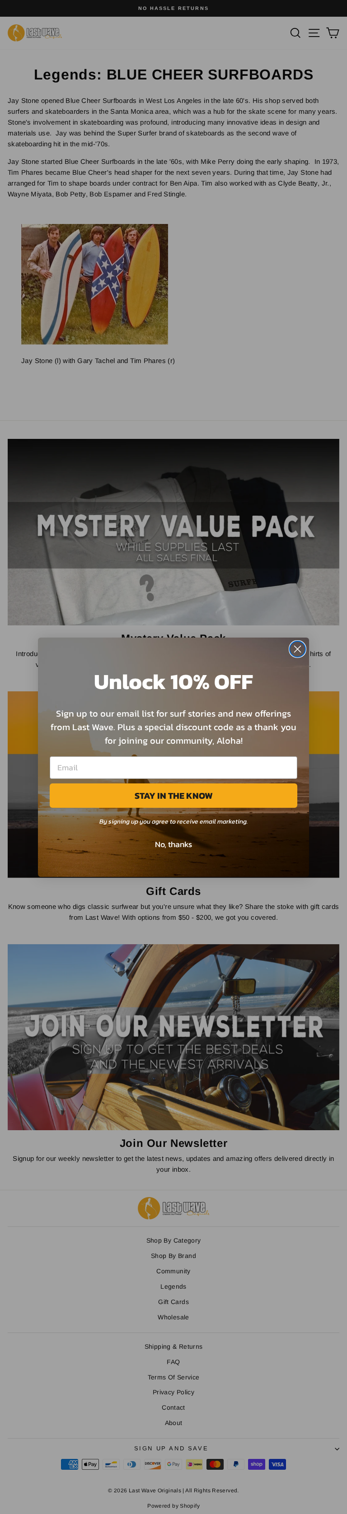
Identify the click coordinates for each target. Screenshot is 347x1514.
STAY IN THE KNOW (174, 795)
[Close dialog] (297, 649)
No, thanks (173, 844)
